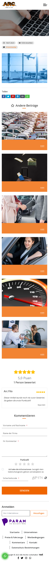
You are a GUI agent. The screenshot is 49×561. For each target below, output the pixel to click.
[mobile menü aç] (45, 5)
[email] (22, 96)
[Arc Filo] (9, 5)
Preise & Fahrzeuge (14, 537)
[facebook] (4, 96)
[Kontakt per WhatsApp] (5, 556)
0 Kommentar (11, 47)
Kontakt (33, 542)
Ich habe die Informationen (20, 469)
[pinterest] (13, 96)
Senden (24, 490)
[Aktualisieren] (45, 478)
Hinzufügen (38, 513)
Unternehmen (30, 532)
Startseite (15, 532)
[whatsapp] (27, 96)
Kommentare (18, 542)
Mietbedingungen (35, 537)
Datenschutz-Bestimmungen (25, 547)
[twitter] (8, 96)
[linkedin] (17, 96)
